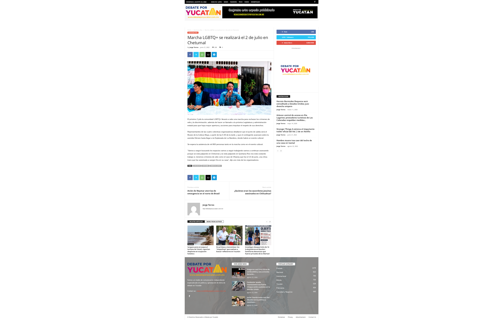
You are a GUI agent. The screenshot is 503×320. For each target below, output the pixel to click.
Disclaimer (281, 317)
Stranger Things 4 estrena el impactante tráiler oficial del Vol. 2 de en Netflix (296, 130)
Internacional (281, 276)
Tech (240, 2)
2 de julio (197, 166)
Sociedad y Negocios (284, 292)
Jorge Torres (194, 47)
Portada (190, 244)
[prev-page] (267, 221)
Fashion (233, 2)
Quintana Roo (198, 30)
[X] (196, 54)
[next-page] (270, 221)
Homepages (255, 2)
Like (312, 32)
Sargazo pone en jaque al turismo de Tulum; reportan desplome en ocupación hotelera (198, 250)
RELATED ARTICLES (196, 222)
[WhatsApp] (202, 54)
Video (246, 2)
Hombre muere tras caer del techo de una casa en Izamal (294, 141)
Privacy (290, 317)
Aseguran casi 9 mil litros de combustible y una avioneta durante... (258, 271)
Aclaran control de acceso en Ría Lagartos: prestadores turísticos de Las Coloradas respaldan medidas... (295, 117)
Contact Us (312, 317)
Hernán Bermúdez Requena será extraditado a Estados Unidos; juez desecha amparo (293, 104)
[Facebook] (314, 2)
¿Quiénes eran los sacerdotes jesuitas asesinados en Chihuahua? (252, 192)
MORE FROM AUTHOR (214, 222)
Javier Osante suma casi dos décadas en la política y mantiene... (258, 299)
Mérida (278, 280)
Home (189, 30)
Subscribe (310, 43)
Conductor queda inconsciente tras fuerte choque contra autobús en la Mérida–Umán (258, 285)
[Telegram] (214, 54)
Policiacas (280, 288)
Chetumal (205, 166)
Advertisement (301, 317)
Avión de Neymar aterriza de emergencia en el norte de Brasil (203, 192)
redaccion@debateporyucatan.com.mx (211, 291)
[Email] (208, 54)
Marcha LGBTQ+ (216, 166)
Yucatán (279, 284)
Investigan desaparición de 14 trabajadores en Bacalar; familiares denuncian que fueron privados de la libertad (257, 250)
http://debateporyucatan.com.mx (213, 208)
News (226, 2)
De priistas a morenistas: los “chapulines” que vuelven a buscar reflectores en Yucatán (228, 249)
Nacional (279, 272)
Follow (311, 37)
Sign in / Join (216, 2)
